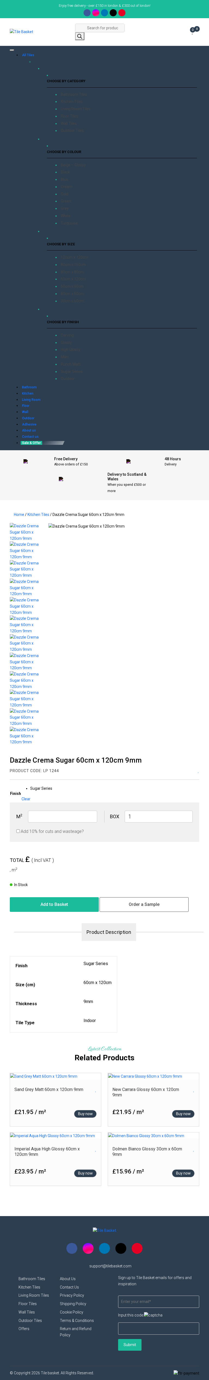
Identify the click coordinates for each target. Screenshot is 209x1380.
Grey (65, 208)
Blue (64, 179)
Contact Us (69, 1287)
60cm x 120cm (73, 279)
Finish (15, 793)
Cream (66, 187)
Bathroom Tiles (74, 94)
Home (19, 514)
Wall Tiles (69, 123)
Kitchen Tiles (71, 101)
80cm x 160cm (73, 264)
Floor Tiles (69, 116)
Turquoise (69, 223)
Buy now (85, 1114)
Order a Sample (144, 904)
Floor (25, 406)
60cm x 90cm (72, 286)
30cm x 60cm (72, 301)
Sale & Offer (31, 443)
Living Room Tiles (76, 109)
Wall (25, 412)
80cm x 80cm (72, 272)
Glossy (66, 342)
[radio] (41, 788)
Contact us (30, 437)
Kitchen (27, 393)
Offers (24, 1329)
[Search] (79, 36)
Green (66, 201)
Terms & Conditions (77, 1320)
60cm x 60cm (72, 293)
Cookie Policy (71, 1312)
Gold (64, 194)
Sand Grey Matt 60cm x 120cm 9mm (48, 1089)
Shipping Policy (73, 1304)
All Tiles (28, 55)
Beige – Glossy (73, 165)
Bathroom (29, 387)
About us (29, 430)
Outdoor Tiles (72, 130)
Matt (65, 357)
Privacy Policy (72, 1295)
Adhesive (29, 424)
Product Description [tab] (109, 932)
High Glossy (70, 349)
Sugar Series (72, 371)
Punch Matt (71, 364)
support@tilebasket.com (110, 1266)
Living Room (31, 400)
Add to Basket (54, 904)
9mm (88, 1001)
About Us (68, 1279)
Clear (25, 799)
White (65, 216)
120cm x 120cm (74, 257)
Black (65, 172)
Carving (67, 335)
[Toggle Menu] (12, 50)
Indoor (90, 1020)
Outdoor (68, 378)
